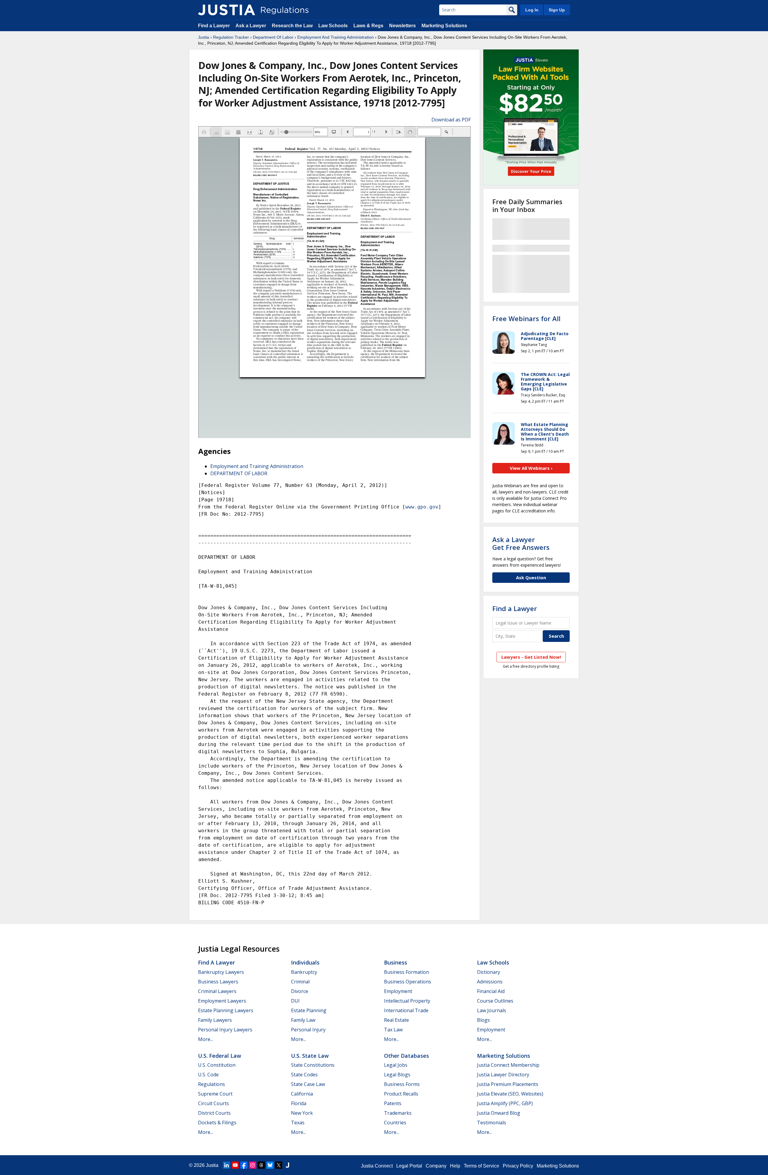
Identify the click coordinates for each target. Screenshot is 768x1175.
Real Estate (396, 1020)
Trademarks (398, 1113)
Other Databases (406, 1055)
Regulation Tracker (231, 37)
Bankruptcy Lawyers (221, 972)
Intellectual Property (407, 1001)
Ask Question (531, 577)
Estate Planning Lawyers (225, 1010)
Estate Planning (308, 1010)
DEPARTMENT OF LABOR (238, 473)
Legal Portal (409, 1165)
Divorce (299, 991)
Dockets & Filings (217, 1122)
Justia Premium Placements (507, 1084)
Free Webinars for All (526, 318)
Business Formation (406, 972)
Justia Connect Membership (508, 1065)
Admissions (489, 981)
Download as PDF (451, 119)
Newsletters (402, 25)
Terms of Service (481, 1165)
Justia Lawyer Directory (503, 1074)
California (302, 1093)
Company (436, 1165)
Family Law (303, 1020)
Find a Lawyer (214, 25)
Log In (531, 9)
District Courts (214, 1113)
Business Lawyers (218, 981)
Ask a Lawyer (251, 25)
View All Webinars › (531, 468)
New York (302, 1113)
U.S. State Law (310, 1055)
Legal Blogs (397, 1074)
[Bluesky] (270, 1165)
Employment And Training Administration (335, 37)
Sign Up (557, 9)
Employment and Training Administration (256, 466)
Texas (297, 1122)
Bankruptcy (304, 972)
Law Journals (491, 1010)
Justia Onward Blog (498, 1113)
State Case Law (308, 1084)
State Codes (304, 1074)
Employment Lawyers (222, 1001)
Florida (298, 1103)
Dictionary (488, 972)
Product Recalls (401, 1093)
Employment (398, 991)
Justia (203, 37)
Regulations (211, 1084)
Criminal (300, 981)
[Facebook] (244, 1165)
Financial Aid (491, 991)
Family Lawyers (215, 1020)
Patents (392, 1103)
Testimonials (491, 1122)
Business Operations (407, 981)
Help (455, 1165)
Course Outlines (495, 1001)
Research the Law (292, 25)
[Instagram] (252, 1165)
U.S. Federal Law (219, 1055)
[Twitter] (278, 1165)
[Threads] (261, 1165)
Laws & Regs (368, 25)
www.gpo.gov (421, 507)
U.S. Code (208, 1074)
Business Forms (402, 1084)
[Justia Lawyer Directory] (287, 1165)
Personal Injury (308, 1029)
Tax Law (393, 1029)
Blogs (483, 1020)
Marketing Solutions (444, 25)
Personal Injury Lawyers (225, 1029)
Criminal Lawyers (217, 991)
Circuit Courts (213, 1103)
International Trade (406, 1010)
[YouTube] (235, 1165)
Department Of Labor (273, 37)
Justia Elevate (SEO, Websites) (510, 1093)
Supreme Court (215, 1093)
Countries (395, 1122)
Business (395, 962)
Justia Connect (377, 1165)
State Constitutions (312, 1065)
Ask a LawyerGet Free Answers (521, 543)
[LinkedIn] (226, 1165)
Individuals (305, 962)
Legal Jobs (395, 1065)
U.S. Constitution (217, 1065)
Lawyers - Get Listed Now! (531, 657)
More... (205, 1039)
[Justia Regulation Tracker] (226, 9)
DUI (295, 1001)
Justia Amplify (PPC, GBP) (505, 1103)
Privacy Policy (518, 1165)
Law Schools (333, 25)
